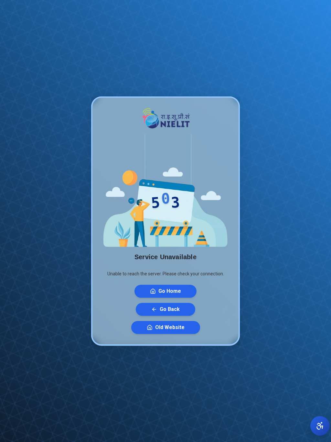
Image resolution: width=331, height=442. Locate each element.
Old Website (170, 327)
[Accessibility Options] (320, 426)
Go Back (170, 309)
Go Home (169, 291)
